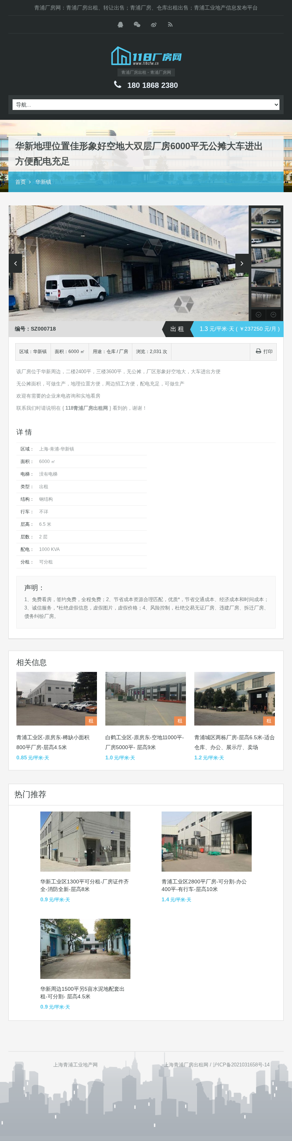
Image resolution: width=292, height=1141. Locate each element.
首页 (20, 182)
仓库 (111, 351)
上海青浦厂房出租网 (186, 1065)
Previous (15, 263)
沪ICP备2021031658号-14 (241, 1065)
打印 (268, 351)
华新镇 (43, 182)
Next (242, 263)
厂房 (123, 351)
